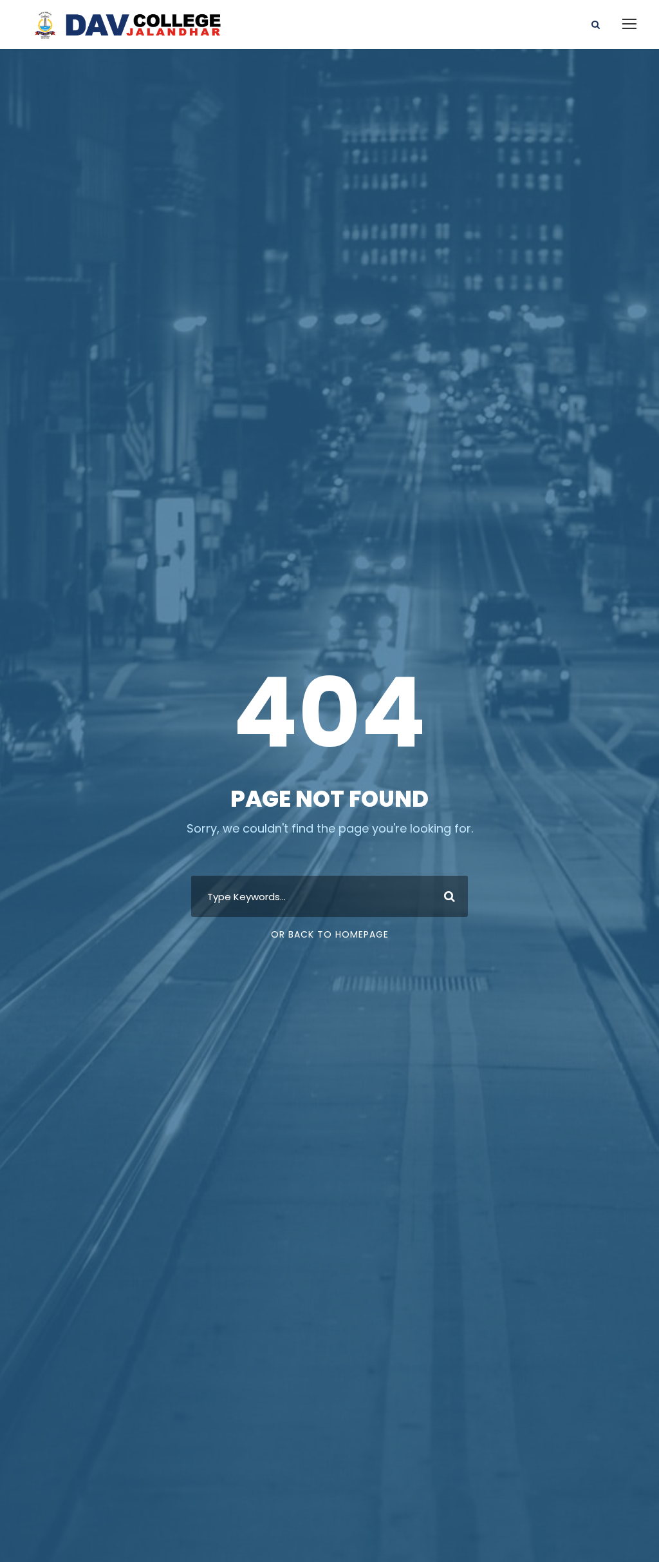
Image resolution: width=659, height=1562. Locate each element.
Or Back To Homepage (330, 934)
